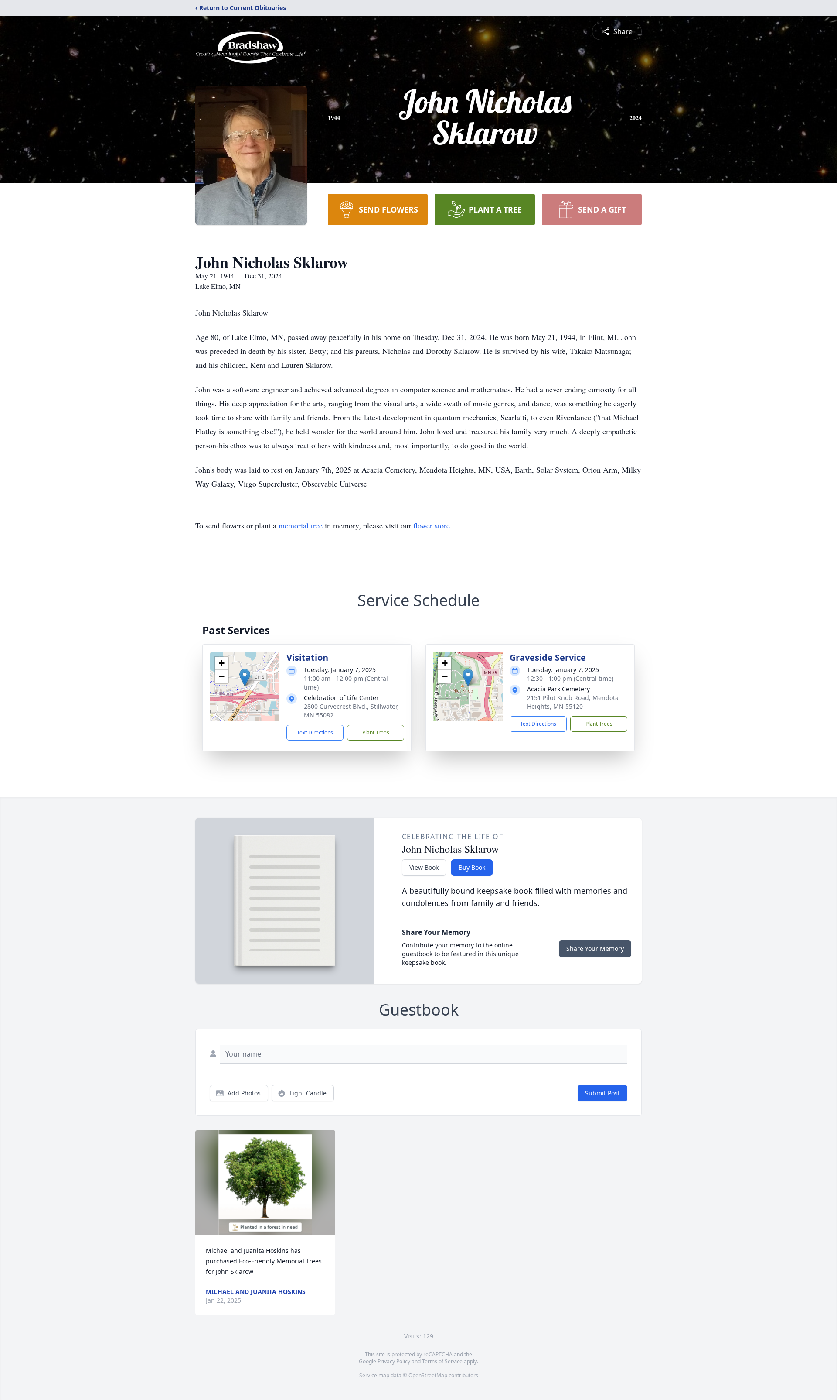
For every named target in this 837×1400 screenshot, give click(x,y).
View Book (424, 867)
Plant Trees (375, 732)
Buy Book (472, 867)
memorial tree (301, 525)
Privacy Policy (394, 1361)
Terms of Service (442, 1361)
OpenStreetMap (427, 1375)
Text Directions (315, 732)
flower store (431, 525)
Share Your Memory (595, 948)
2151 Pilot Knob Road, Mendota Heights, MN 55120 (573, 701)
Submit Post (602, 1093)
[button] (244, 677)
